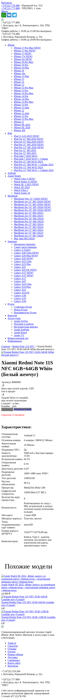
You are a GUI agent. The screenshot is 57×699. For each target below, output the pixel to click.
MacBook (13, 196)
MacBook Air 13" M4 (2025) (28, 213)
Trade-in (12, 643)
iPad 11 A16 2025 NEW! (26, 136)
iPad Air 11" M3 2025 (25, 150)
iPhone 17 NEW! (22, 53)
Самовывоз (14, 660)
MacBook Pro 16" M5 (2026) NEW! (32, 210)
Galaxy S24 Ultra (23, 284)
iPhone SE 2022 (22, 124)
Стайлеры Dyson (23, 307)
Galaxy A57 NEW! (23, 272)
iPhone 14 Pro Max (23, 93)
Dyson (11, 304)
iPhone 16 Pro (21, 65)
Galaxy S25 (20, 267)
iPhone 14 (19, 82)
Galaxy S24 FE (21, 292)
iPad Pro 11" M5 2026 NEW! (29, 144)
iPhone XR (19, 130)
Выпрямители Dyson (25, 312)
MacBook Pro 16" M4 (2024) (29, 221)
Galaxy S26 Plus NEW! (26, 255)
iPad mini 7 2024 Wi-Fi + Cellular (31, 159)
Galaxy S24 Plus (22, 287)
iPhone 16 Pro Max (23, 62)
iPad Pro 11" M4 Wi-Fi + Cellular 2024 (33, 164)
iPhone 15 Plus (21, 76)
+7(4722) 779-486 (10, 5)
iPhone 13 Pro (21, 104)
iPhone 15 (19, 79)
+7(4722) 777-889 (10, 8)
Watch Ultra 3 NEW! (24, 178)
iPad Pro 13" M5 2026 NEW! (29, 147)
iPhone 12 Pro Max (23, 119)
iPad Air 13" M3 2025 (25, 153)
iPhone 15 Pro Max (23, 87)
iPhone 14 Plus (21, 99)
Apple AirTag (21, 321)
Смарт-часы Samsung (25, 247)
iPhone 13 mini (21, 107)
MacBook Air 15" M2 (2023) (28, 233)
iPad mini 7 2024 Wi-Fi (25, 156)
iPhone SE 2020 (22, 127)
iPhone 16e (19, 73)
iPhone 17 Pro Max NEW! (27, 47)
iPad (10, 133)
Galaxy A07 (20, 281)
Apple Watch (14, 176)
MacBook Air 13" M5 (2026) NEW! (32, 201)
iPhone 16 (19, 70)
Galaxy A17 (20, 278)
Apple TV (19, 335)
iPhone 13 (19, 85)
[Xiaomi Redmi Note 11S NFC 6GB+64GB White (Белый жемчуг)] (28, 355)
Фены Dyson (21, 309)
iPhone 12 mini (21, 113)
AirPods (12, 173)
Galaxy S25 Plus (22, 264)
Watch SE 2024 (22, 187)
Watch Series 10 (22, 193)
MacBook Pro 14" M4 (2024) (29, 218)
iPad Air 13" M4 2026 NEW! (29, 141)
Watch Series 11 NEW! (25, 181)
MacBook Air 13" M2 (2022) (28, 230)
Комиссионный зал (18, 338)
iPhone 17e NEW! (23, 56)
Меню (4, 11)
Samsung (12, 241)
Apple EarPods (21, 329)
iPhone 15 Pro (21, 90)
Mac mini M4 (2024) (24, 238)
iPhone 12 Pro (21, 116)
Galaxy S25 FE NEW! (25, 270)
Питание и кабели (24, 324)
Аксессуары (14, 318)
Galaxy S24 (20, 289)
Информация (15, 341)
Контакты (6, 2)
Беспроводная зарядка (26, 326)
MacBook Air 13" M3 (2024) (28, 224)
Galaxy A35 (20, 298)
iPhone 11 (19, 122)
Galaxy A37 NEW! (23, 275)
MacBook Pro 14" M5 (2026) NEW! (32, 207)
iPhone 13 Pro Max (23, 102)
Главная (5, 346)
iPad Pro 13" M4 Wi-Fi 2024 (28, 167)
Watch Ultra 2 (21, 190)
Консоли (12, 315)
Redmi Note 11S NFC (23, 346)
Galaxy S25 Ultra (23, 261)
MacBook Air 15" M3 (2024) (28, 227)
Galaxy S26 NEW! (23, 258)
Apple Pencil (20, 332)
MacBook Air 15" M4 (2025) (28, 215)
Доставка (13, 657)
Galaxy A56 (20, 301)
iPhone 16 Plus (21, 67)
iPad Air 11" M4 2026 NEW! (28, 139)
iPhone (11, 45)
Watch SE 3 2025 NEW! (26, 184)
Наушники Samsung (24, 244)
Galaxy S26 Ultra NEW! (26, 252)
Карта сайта (14, 663)
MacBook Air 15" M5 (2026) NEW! (32, 204)
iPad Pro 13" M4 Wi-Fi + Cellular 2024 (34, 170)
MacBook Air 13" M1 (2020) (28, 235)
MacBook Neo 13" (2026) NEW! (31, 198)
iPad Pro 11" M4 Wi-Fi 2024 (28, 161)
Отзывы (12, 648)
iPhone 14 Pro (21, 96)
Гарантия (13, 646)
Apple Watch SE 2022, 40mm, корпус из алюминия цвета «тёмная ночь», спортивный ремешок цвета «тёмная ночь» (28, 587)
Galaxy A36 (20, 295)
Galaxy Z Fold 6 (22, 250)
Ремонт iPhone (15, 654)
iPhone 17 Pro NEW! (24, 50)
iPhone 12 (19, 110)
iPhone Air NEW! (23, 59)
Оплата (12, 651)
